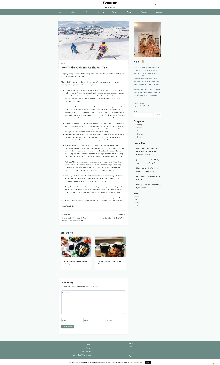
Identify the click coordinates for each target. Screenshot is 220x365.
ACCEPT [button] (148, 362)
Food (88, 12)
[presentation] (76, 247)
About (89, 345)
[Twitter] (155, 4)
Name (64, 320)
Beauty (101, 12)
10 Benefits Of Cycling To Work (114, 216)
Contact (158, 12)
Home (60, 12)
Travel (114, 12)
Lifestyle (129, 12)
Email (86, 320)
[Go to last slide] (63, 253)
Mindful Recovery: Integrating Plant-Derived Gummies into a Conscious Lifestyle (146, 151)
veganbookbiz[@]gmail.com (81, 355)
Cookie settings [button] (138, 362)
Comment (66, 293)
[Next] (123, 253)
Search (136, 111)
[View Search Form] (159, 4)
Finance (144, 12)
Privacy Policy (86, 351)
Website (109, 320)
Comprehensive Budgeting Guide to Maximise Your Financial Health (74, 218)
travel (73, 101)
